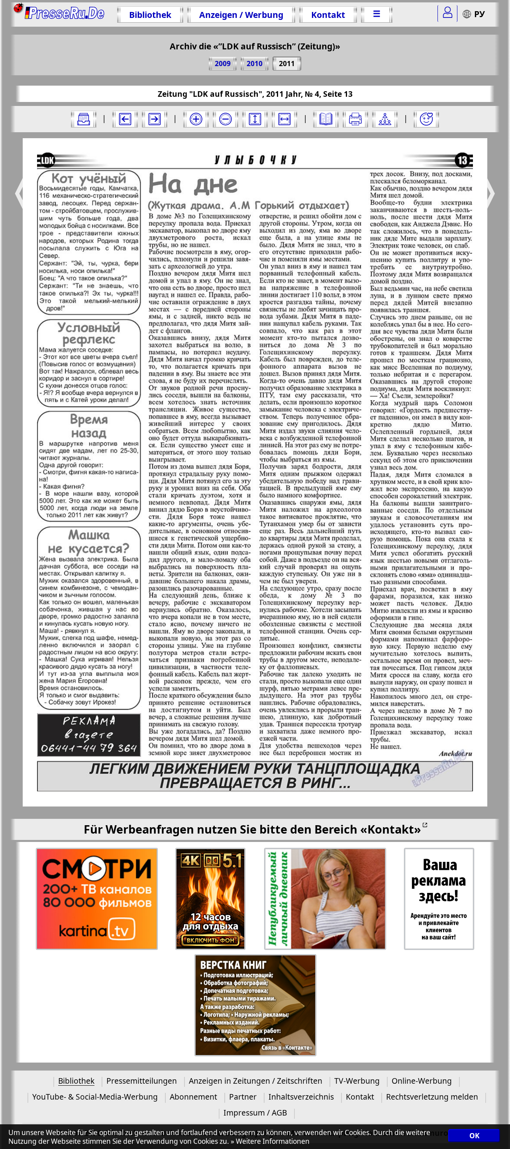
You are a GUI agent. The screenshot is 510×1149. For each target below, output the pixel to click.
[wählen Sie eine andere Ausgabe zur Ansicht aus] (83, 119)
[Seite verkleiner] (225, 119)
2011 (287, 63)
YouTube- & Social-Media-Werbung (95, 1096)
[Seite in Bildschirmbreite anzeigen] (284, 119)
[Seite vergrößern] (196, 119)
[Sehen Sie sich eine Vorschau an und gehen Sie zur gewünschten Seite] (326, 119)
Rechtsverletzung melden (432, 1096)
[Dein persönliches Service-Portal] (447, 13)
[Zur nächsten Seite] (154, 119)
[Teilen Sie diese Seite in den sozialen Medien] (385, 119)
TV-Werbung (357, 1080)
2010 (255, 63)
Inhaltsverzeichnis (301, 1096)
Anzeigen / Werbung (241, 14)
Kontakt (328, 14)
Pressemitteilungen (141, 1080)
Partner (243, 1096)
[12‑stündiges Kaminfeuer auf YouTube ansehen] (211, 899)
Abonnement (193, 1096)
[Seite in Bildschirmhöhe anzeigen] (255, 119)
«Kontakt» (390, 829)
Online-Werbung (422, 1080)
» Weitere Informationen (270, 1141)
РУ (479, 14)
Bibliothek (150, 14)
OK (474, 1136)
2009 (223, 63)
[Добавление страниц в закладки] (426, 119)
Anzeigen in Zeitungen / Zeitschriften (255, 1080)
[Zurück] (125, 119)
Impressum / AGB (255, 1112)
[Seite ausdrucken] (355, 119)
